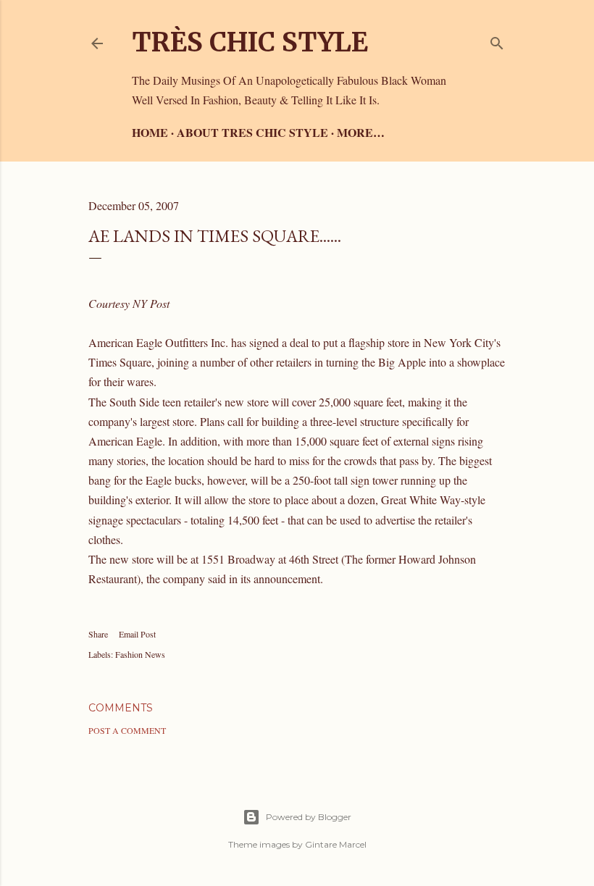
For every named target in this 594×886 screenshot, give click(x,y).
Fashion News (140, 654)
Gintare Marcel (336, 844)
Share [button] (98, 634)
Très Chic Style (250, 42)
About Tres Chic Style (252, 132)
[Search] (497, 40)
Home (150, 132)
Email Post (137, 634)
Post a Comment (127, 730)
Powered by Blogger (308, 816)
